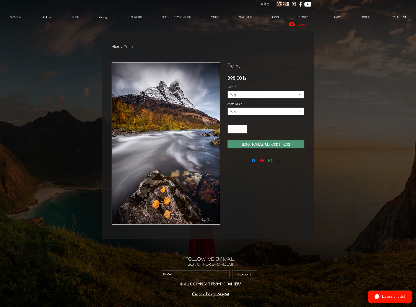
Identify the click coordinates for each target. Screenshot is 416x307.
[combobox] (266, 94)
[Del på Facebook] (253, 160)
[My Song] (308, 4)
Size (232, 87)
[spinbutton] (237, 129)
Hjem (116, 47)
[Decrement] (231, 129)
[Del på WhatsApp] (270, 160)
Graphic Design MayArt (210, 293)
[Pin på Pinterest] (262, 160)
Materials (235, 104)
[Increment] (244, 129)
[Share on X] (278, 160)
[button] (266, 3)
